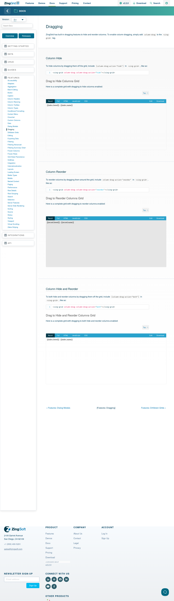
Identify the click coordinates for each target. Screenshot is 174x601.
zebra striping (13, 227)
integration (11, 163)
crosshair (11, 117)
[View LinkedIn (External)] (48, 579)
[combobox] (17, 26)
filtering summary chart (17, 147)
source (10, 212)
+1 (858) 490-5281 (12, 544)
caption (10, 95)
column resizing (14, 102)
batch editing (13, 89)
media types (12, 175)
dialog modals (13, 126)
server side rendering (16, 205)
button (10, 92)
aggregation (12, 86)
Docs (47, 543)
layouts (11, 169)
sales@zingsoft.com (13, 548)
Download (50, 557)
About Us (77, 533)
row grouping (13, 193)
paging (10, 184)
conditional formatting (16, 111)
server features (13, 202)
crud (11, 62)
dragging (11, 129)
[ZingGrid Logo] (15, 529)
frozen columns (14, 150)
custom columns (14, 120)
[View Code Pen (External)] (54, 579)
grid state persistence (16, 157)
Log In (104, 533)
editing (10, 135)
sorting (10, 209)
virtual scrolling (13, 224)
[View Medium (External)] (66, 579)
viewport (11, 221)
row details (12, 190)
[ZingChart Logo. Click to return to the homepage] (12, 3)
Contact (77, 538)
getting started (18, 46)
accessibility (12, 80)
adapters (11, 83)
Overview (10, 35)
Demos (48, 538)
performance (12, 187)
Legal (76, 543)
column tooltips (13, 105)
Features (49, 533)
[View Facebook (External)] (54, 586)
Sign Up (105, 538)
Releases (26, 35)
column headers (14, 99)
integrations (16, 235)
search (10, 196)
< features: (58, 407)
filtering (11, 141)
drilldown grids (13, 132)
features (14, 78)
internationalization (15, 166)
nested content (13, 181)
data (10, 54)
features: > (153, 407)
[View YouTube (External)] (48, 586)
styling (10, 218)
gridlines (11, 160)
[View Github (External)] (60, 579)
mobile (10, 178)
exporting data (13, 138)
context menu (13, 114)
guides (12, 70)
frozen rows (12, 154)
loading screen (13, 172)
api (10, 243)
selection (11, 199)
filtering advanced (14, 144)
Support (49, 547)
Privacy (77, 547)
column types (13, 108)
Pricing (48, 552)
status (10, 215)
